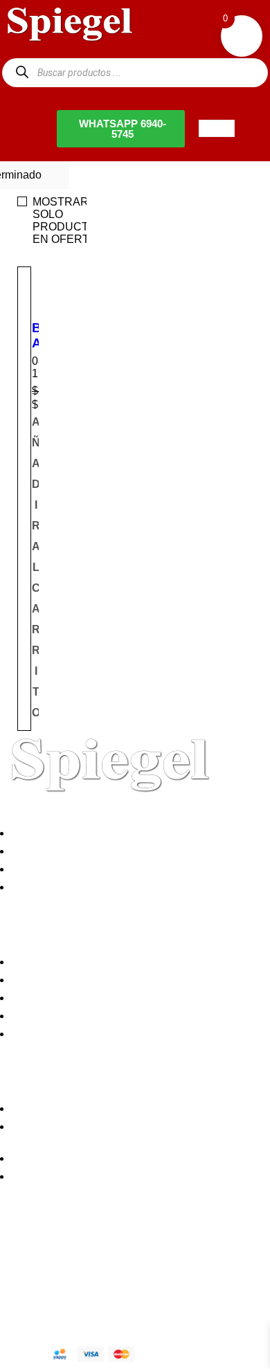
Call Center (43, 1034)
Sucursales (43, 851)
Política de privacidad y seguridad (98, 962)
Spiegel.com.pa (113, 1297)
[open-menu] (217, 128)
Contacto (37, 887)
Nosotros (37, 833)
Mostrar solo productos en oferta (69, 220)
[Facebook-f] (17, 1250)
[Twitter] (54, 1250)
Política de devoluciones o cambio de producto (129, 980)
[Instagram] (92, 1250)
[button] (36, 567)
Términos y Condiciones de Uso (94, 1016)
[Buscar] (21, 72)
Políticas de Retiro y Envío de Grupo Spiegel (124, 998)
